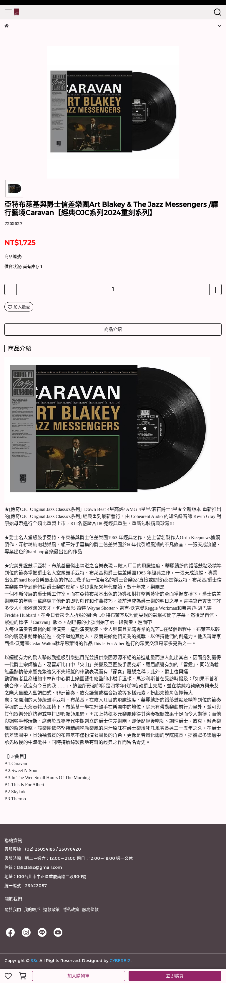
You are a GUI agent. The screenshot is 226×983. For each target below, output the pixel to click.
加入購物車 (78, 976)
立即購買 (175, 976)
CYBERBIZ (120, 960)
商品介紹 (113, 329)
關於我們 (12, 909)
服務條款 (90, 909)
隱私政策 (71, 909)
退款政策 (51, 909)
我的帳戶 (32, 909)
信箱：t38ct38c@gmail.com (33, 867)
